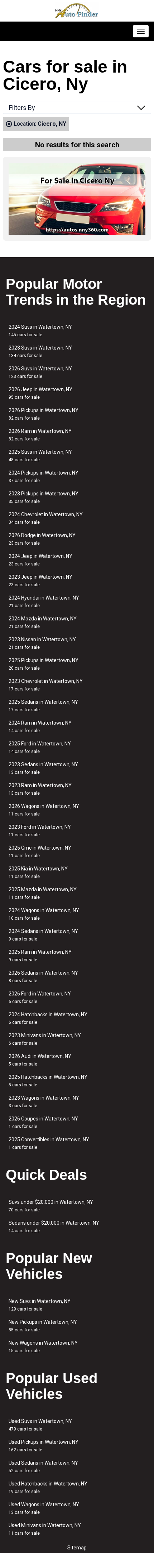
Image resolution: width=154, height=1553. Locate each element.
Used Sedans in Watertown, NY (43, 1466)
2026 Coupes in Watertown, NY (43, 1122)
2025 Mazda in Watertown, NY (43, 893)
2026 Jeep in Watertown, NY (40, 393)
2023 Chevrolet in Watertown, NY (46, 685)
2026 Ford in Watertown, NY (40, 997)
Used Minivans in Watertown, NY (45, 1529)
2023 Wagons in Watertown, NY (44, 1101)
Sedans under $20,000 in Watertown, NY (54, 1226)
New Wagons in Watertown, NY (43, 1346)
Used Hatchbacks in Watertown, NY (48, 1487)
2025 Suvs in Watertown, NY (40, 455)
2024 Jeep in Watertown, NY (40, 560)
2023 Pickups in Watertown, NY (43, 497)
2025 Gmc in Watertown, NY (40, 851)
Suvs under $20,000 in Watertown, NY (51, 1205)
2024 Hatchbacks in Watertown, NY (48, 1018)
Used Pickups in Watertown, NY (43, 1445)
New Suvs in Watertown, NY (40, 1305)
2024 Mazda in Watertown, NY (43, 622)
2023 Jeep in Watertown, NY (40, 580)
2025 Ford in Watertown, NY (40, 747)
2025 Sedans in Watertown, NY (43, 705)
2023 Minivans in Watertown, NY (45, 1039)
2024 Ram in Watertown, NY (40, 726)
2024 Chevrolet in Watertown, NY (46, 518)
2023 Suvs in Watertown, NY (40, 351)
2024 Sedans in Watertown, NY (43, 935)
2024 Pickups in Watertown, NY (43, 476)
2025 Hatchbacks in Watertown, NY (48, 1080)
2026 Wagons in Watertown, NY (44, 810)
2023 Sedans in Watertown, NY (43, 768)
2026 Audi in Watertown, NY (40, 1060)
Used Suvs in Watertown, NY (40, 1425)
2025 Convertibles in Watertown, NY (49, 1143)
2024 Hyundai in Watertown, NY (44, 601)
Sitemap (77, 1547)
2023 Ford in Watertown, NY (40, 830)
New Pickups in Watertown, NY (43, 1325)
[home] (77, 11)
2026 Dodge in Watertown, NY (42, 539)
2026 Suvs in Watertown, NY (40, 372)
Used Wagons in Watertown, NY (44, 1508)
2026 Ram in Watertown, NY (40, 435)
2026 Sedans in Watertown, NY (43, 976)
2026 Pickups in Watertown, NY (43, 414)
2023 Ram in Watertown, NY (40, 789)
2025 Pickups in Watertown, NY (43, 664)
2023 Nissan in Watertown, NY (42, 643)
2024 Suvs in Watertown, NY (40, 330)
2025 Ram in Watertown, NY (40, 955)
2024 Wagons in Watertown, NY (44, 914)
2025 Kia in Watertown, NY (38, 872)
